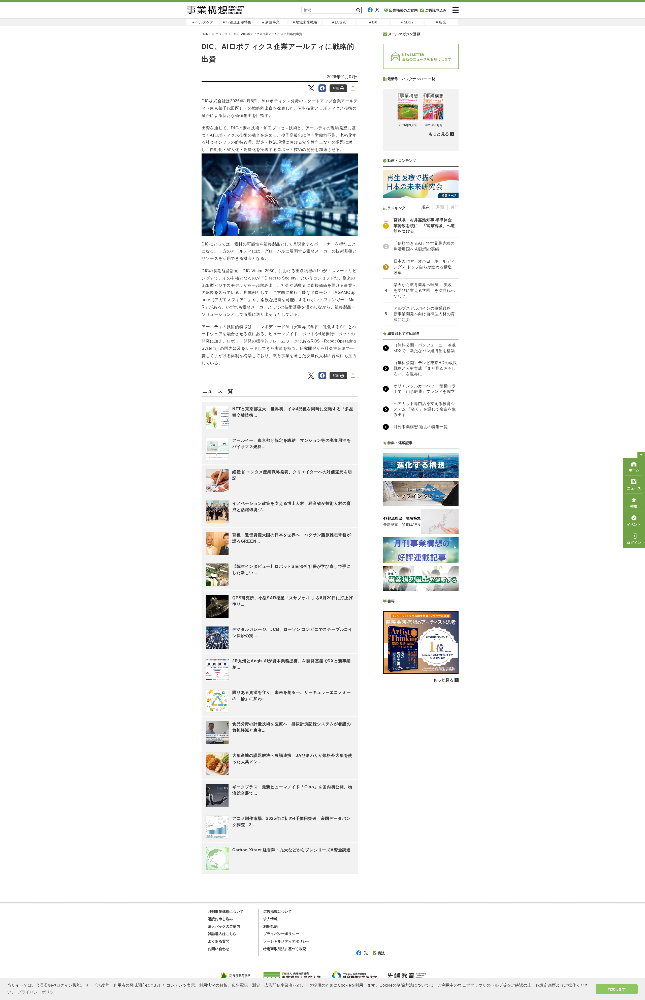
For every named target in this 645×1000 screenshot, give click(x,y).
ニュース (221, 34)
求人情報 (270, 919)
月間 (454, 207)
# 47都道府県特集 (237, 22)
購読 (381, 953)
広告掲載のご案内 (403, 10)
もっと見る (439, 134)
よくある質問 (218, 941)
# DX (373, 22)
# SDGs (407, 22)
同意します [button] (617, 989)
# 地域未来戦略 (305, 22)
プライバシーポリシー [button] (37, 992)
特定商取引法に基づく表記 (284, 949)
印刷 (336, 88)
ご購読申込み (435, 10)
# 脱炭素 (339, 22)
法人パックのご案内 (224, 926)
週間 (440, 207)
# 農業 (441, 22)
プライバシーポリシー (281, 933)
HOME (206, 34)
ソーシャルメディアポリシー (286, 941)
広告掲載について (277, 911)
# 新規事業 (271, 22)
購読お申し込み (220, 919)
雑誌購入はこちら (222, 933)
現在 (426, 207)
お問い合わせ (218, 949)
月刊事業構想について (226, 911)
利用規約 (270, 926)
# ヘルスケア (202, 22)
